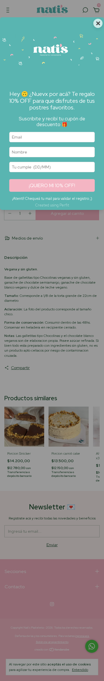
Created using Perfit (52, 205)
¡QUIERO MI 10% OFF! (52, 185)
